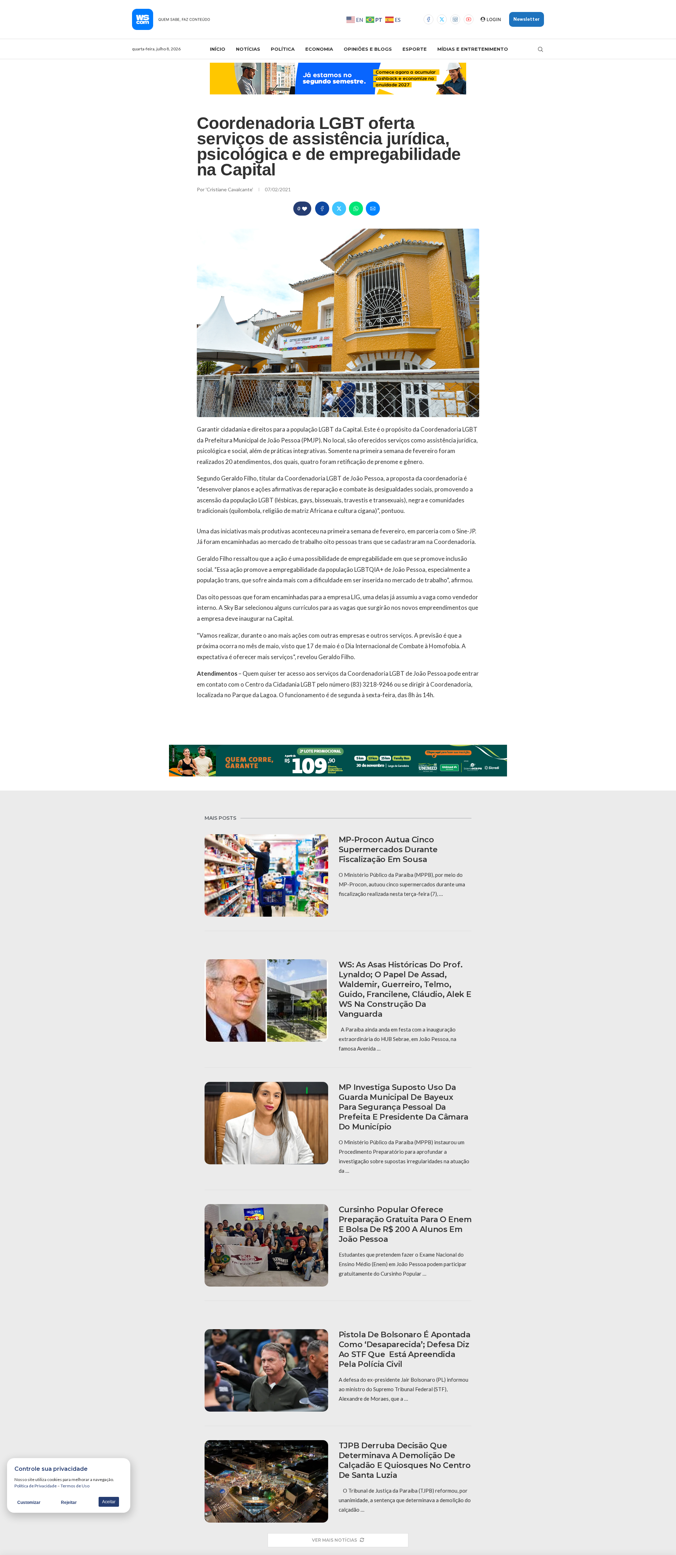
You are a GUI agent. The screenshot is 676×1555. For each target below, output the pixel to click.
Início (217, 49)
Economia (319, 49)
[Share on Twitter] (339, 209)
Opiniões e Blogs (368, 49)
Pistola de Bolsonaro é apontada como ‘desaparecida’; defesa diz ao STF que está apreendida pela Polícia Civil (404, 1349)
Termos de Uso (75, 1485)
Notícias (248, 49)
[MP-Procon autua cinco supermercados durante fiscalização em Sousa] (266, 875)
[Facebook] (428, 19)
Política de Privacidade (35, 1485)
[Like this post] (304, 209)
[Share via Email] (373, 209)
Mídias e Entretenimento (472, 49)
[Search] (540, 49)
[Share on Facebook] (322, 209)
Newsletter (526, 19)
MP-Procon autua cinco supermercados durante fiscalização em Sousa (388, 849)
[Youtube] (469, 19)
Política (283, 49)
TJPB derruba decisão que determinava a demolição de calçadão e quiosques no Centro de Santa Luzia (405, 1460)
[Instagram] (455, 19)
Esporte (414, 49)
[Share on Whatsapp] (356, 209)
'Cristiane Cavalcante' (230, 189)
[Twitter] (442, 19)
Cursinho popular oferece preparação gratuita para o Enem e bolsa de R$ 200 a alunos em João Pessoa (405, 1224)
